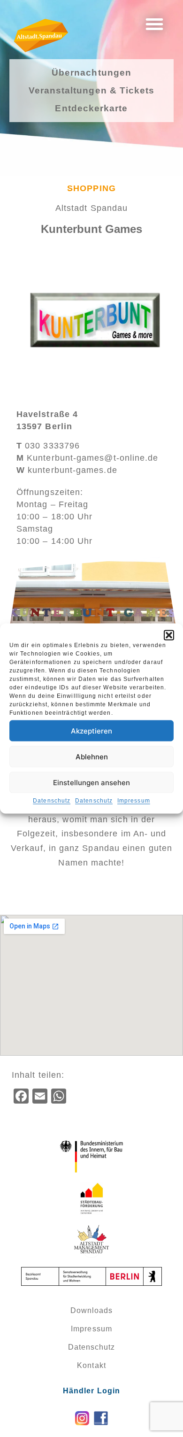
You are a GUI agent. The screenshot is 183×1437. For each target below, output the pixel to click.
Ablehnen (92, 756)
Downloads (91, 1310)
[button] (169, 635)
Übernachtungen (91, 72)
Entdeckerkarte (91, 108)
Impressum (133, 800)
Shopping (91, 188)
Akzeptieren (91, 730)
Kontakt (91, 1365)
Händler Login (91, 1391)
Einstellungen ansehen (91, 782)
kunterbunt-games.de (66, 470)
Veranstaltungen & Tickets (92, 90)
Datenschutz (51, 800)
